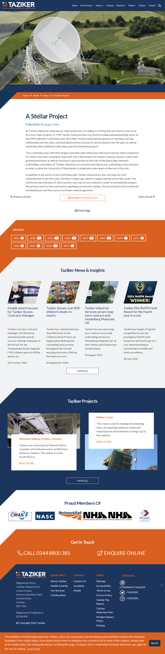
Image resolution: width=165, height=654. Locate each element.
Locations (78, 585)
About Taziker (59, 581)
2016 (18, 245)
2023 (52, 238)
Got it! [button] (154, 643)
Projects (110, 5)
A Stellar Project (61, 95)
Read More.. (27, 463)
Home (75, 5)
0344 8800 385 (53, 553)
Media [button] (131, 5)
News (46, 95)
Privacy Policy (104, 595)
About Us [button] (120, 5)
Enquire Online (124, 553)
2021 (87, 238)
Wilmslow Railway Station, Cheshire (40, 438)
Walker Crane (104, 417)
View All (82, 480)
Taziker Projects (82, 401)
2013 (68, 245)
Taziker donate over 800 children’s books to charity (63, 311)
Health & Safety (59, 585)
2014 (51, 245)
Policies (100, 625)
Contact (151, 5)
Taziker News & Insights (82, 270)
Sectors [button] (99, 5)
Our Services (58, 590)
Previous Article (21, 196)
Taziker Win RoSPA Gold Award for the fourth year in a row (140, 311)
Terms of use (103, 590)
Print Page (83, 210)
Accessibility (103, 585)
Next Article (145, 196)
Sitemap (100, 581)
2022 (70, 238)
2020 (105, 238)
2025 (18, 238)
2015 (34, 245)
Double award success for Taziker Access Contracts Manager (23, 311)
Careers (142, 5)
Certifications (58, 595)
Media (36, 95)
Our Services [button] (86, 5)
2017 (138, 238)
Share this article (84, 197)
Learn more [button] (33, 649)
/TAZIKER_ (132, 592)
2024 (35, 238)
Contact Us (79, 581)
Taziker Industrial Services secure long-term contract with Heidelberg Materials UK (100, 315)
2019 (121, 238)
